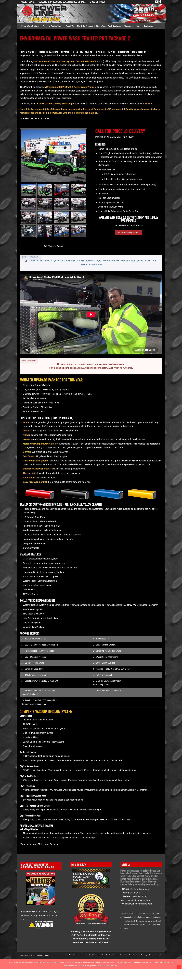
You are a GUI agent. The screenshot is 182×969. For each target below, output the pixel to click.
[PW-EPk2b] (45, 204)
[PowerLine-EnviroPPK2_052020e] (78, 231)
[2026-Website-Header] (94, 13)
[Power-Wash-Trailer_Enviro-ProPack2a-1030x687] (78, 204)
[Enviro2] (45, 217)
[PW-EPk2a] (28, 204)
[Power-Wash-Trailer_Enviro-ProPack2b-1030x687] (28, 217)
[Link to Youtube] (156, 2)
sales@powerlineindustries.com (136, 903)
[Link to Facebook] (160, 2)
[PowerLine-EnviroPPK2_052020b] (45, 231)
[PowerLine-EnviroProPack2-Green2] (45, 190)
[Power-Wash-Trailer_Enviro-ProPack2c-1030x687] (61, 204)
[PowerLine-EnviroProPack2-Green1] (53, 155)
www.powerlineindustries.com (135, 900)
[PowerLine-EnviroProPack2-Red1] (61, 190)
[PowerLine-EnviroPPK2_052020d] (61, 231)
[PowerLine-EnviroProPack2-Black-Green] (78, 190)
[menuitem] (30, 26)
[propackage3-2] (28, 231)
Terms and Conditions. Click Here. (91, 942)
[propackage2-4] (61, 217)
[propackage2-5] (78, 217)
